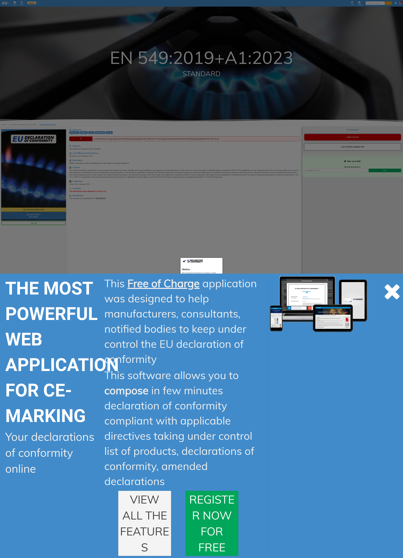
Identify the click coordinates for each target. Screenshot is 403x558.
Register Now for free (212, 523)
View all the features (144, 523)
